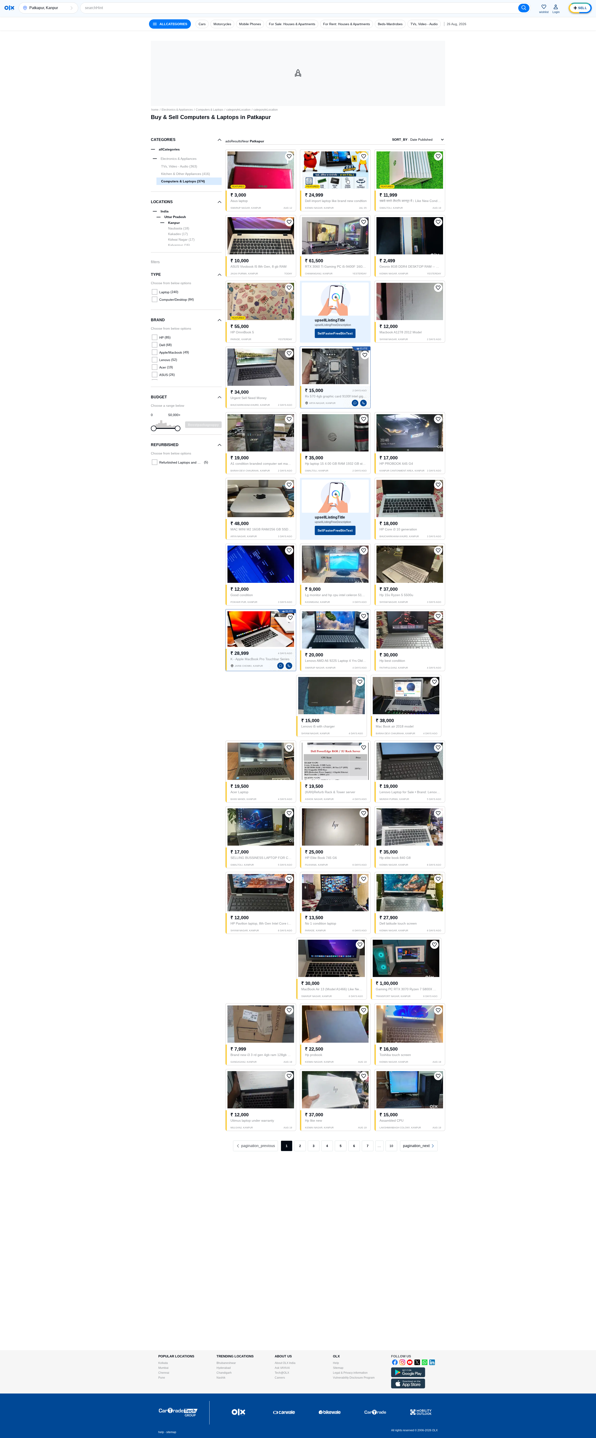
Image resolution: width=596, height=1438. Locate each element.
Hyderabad (224, 1368)
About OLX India (285, 1363)
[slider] (153, 428)
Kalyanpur (179, 245)
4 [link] (327, 1146)
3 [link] (314, 1146)
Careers (280, 1377)
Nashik (221, 1377)
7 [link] (368, 1146)
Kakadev (178, 234)
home (155, 109)
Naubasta (178, 228)
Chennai (163, 1372)
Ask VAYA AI (282, 1368)
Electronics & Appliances (177, 109)
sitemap (171, 1432)
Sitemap (338, 1368)
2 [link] (300, 1146)
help (161, 1432)
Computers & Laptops (209, 109)
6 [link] (354, 1146)
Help (336, 1363)
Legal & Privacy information (350, 1372)
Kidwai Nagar (181, 239)
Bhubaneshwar (226, 1363)
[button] (71, 8)
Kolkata (163, 1363)
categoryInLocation (238, 109)
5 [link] (341, 1146)
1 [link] (287, 1146)
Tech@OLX (282, 1372)
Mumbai (163, 1368)
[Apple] (408, 1387)
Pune (161, 1377)
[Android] (408, 1376)
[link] (419, 1146)
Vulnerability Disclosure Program (354, 1377)
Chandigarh (224, 1372)
